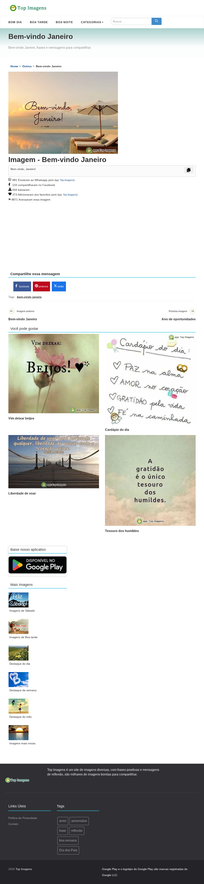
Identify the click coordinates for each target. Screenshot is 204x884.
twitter (60, 286)
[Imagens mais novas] (18, 732)
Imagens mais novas (22, 743)
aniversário (79, 821)
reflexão (76, 830)
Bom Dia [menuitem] (15, 22)
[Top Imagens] (28, 8)
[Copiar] (188, 170)
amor (62, 821)
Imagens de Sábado (22, 610)
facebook (24, 286)
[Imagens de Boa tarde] (18, 626)
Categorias (91, 22)
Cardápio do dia (117, 429)
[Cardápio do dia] (150, 379)
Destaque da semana (22, 690)
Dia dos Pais (68, 850)
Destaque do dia (19, 663)
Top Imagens (67, 180)
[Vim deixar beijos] (53, 373)
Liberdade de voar (22, 493)
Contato (13, 824)
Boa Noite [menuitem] (64, 22)
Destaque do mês (20, 716)
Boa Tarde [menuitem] (39, 22)
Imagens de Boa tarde (23, 637)
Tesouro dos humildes (122, 531)
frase (62, 830)
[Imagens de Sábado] (18, 599)
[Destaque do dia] (18, 653)
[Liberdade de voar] (53, 461)
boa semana (68, 840)
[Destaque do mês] (18, 706)
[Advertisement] (102, 234)
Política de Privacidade (22, 818)
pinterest (43, 286)
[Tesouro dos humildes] (150, 480)
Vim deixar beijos (21, 418)
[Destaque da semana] (18, 679)
